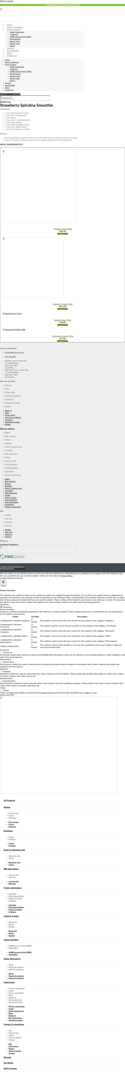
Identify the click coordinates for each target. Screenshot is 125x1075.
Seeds (11, 924)
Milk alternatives (11, 454)
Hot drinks (9, 450)
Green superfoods (16, 993)
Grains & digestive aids (13, 447)
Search (10, 94)
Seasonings (13, 1033)
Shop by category (7, 429)
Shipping (8, 526)
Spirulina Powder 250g (63, 304)
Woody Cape (15, 44)
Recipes (10, 48)
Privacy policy (10, 392)
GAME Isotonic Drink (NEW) (20, 37)
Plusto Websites (20, 569)
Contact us (9, 399)
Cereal (11, 837)
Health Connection (17, 32)
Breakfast (8, 443)
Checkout (8, 522)
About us (8, 385)
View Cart (8, 519)
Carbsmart (14, 34)
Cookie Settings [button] (6, 578)
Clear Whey (13, 948)
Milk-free (12, 877)
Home (9, 25)
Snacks (12, 927)
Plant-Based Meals (16, 896)
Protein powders (15, 898)
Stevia (11, 965)
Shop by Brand (13, 30)
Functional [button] (4, 650)
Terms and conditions (13, 396)
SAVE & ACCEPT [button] (7, 695)
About (9, 53)
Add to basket (62, 234)
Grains (11, 858)
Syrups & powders (16, 967)
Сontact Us (12, 55)
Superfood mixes (16, 1002)
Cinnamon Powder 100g (62, 336)
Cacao (11, 991)
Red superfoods (15, 1000)
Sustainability (13, 51)
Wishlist (8, 515)
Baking (7, 433)
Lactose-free (14, 875)
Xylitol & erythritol (16, 969)
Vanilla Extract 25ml (62, 320)
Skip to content (6, 1)
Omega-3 (12, 998)
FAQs (7, 389)
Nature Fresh (15, 41)
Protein (7, 457)
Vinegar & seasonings (13, 475)
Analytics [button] (4, 669)
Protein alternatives (13, 888)
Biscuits (8, 440)
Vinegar (12, 1040)
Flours (11, 815)
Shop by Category (15, 27)
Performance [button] (5, 659)
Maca (11, 995)
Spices (11, 1035)
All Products (9, 800)
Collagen (12, 901)
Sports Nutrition (11, 464)
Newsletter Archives (12, 403)
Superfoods (9, 471)
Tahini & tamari (15, 1037)
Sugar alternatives (11, 468)
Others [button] (3, 688)
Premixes (12, 818)
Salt (10, 1030)
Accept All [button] (18, 578)
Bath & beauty (10, 436)
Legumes (12, 894)
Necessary (7, 607)
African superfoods (17, 988)
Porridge (12, 839)
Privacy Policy (67, 576)
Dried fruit (13, 922)
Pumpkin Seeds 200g (62, 229)
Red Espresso (15, 39)
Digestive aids (14, 856)
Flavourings (14, 813)
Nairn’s (12, 46)
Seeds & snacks (10, 461)
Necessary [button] (4, 605)
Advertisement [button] (6, 678)
